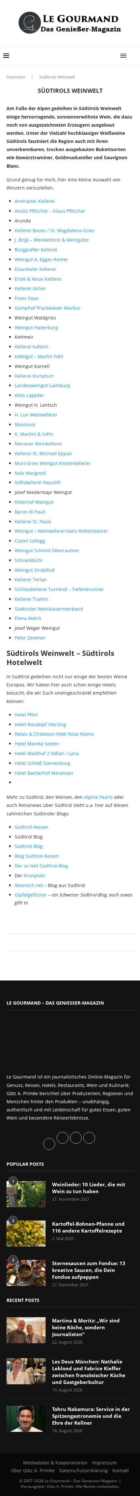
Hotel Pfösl (26, 715)
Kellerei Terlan (31, 579)
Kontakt (120, 1470)
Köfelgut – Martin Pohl (39, 356)
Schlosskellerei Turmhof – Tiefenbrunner (59, 589)
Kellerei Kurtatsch (34, 376)
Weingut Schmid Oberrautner (47, 550)
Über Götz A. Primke (33, 1470)
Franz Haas (27, 298)
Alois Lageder (29, 395)
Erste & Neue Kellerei (38, 279)
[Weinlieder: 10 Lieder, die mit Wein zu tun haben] (26, 1194)
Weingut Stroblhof (34, 570)
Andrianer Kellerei (35, 201)
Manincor (25, 424)
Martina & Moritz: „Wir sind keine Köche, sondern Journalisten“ (86, 1327)
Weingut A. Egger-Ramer (41, 259)
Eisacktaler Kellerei (35, 269)
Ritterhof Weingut (34, 502)
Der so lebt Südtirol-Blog (41, 866)
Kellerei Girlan (30, 288)
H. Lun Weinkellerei (36, 415)
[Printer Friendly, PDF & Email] (38, 918)
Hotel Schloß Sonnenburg (42, 763)
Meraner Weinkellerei (38, 444)
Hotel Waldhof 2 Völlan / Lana (47, 753)
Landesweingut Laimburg (42, 385)
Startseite (16, 77)
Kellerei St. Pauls (33, 521)
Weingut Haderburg (36, 327)
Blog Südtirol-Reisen (37, 856)
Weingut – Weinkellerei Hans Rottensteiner (61, 531)
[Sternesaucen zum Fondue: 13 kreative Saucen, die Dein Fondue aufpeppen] (26, 1273)
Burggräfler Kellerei (36, 250)
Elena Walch (28, 618)
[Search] (133, 55)
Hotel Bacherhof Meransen (44, 773)
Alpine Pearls (98, 797)
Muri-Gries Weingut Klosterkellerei (52, 463)
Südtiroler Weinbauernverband (49, 609)
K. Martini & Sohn (34, 434)
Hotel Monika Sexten (37, 744)
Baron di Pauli (30, 512)
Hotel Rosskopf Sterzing (40, 724)
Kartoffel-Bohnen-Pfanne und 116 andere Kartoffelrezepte (88, 1227)
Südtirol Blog (29, 846)
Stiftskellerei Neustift (38, 482)
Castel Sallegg (30, 541)
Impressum (104, 1463)
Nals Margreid (30, 473)
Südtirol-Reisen (31, 827)
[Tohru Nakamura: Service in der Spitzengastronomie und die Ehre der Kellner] (26, 1419)
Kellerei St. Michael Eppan (43, 453)
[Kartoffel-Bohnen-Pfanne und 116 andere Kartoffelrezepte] (26, 1234)
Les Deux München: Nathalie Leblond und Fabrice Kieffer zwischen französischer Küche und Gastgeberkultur (88, 1371)
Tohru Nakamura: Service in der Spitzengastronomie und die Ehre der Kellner (91, 1416)
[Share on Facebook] (67, 942)
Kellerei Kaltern (32, 347)
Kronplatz (34, 875)
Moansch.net (29, 885)
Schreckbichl (28, 560)
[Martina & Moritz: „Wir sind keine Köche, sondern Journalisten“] (26, 1330)
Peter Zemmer (30, 638)
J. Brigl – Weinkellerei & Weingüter (52, 240)
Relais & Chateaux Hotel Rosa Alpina (54, 734)
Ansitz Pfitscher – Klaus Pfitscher (50, 211)
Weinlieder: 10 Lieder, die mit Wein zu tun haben (88, 1187)
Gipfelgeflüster (31, 895)
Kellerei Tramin (31, 599)
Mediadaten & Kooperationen (55, 1463)
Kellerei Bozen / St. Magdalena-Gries (54, 230)
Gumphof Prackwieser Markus (47, 308)
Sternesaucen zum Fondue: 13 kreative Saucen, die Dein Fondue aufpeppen (88, 1270)
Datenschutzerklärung (83, 1470)
